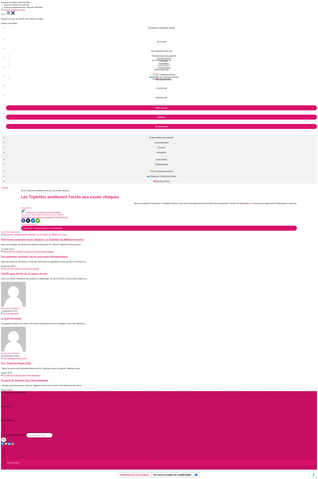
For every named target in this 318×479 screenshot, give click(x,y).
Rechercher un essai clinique (18, 415)
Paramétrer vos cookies (16, 459)
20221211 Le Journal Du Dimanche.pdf (42, 212)
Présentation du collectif (164, 55)
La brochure (164, 65)
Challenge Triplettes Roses (18, 411)
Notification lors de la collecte (134, 475)
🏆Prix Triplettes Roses (164, 74)
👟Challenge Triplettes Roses (164, 77)
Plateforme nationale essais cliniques (37, 217)
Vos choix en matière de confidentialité (172, 475)
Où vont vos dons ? (14, 429)
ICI (250, 203)
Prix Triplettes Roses (15, 413)
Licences (10, 451)
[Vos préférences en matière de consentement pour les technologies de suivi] (313, 474)
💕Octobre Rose (162, 181)
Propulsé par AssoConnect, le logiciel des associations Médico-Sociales (37, 468)
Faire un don (11, 427)
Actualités (164, 63)
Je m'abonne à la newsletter (13, 435)
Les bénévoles (164, 58)
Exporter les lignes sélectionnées (15, 2)
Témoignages (164, 67)
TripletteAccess (61, 217)
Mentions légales (13, 454)
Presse (161, 147)
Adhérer (9, 424)
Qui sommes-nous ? (14, 397)
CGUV (9, 456)
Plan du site (11, 449)
